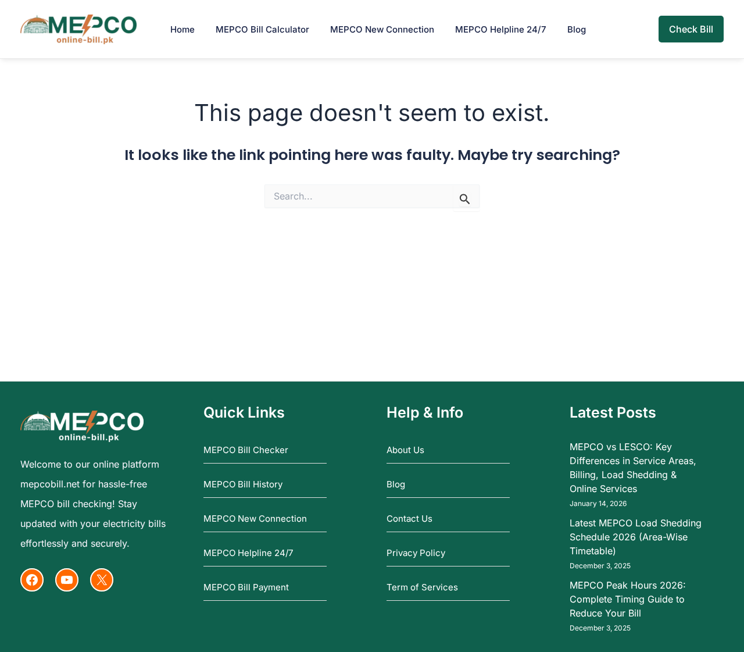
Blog (576, 29)
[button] (691, 29)
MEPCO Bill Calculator (262, 29)
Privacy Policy (416, 552)
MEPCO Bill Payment (246, 587)
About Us (405, 449)
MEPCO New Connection (382, 29)
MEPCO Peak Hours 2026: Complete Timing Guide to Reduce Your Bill (628, 599)
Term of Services (422, 587)
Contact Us (409, 518)
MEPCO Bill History (242, 484)
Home (182, 29)
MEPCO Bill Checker (245, 449)
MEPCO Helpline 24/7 (500, 29)
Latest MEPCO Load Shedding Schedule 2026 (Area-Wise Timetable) (636, 537)
